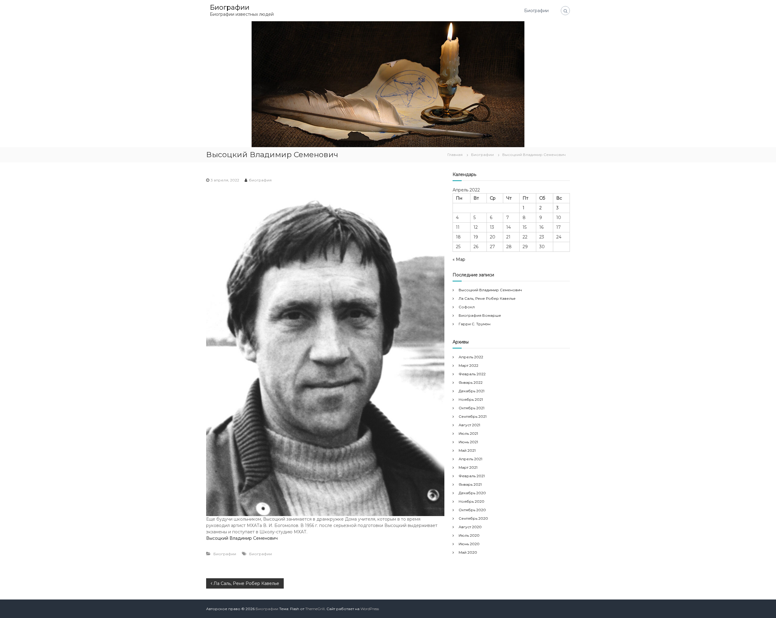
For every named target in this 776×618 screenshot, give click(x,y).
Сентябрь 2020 (473, 518)
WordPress (369, 608)
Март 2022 (468, 365)
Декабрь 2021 (471, 391)
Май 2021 (467, 450)
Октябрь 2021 (471, 408)
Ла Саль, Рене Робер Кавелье (487, 298)
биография (260, 180)
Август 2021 (469, 425)
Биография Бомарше (480, 315)
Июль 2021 (468, 433)
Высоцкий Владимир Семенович (242, 538)
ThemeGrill (315, 608)
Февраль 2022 (472, 374)
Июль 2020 (469, 535)
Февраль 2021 (472, 476)
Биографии (229, 7)
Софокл (467, 307)
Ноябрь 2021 (471, 399)
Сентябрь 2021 (473, 416)
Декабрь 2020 (472, 493)
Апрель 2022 (471, 357)
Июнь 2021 (468, 442)
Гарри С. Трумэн (474, 324)
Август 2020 (470, 527)
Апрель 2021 (470, 459)
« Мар (459, 259)
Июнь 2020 (469, 544)
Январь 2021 (470, 484)
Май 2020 (468, 552)
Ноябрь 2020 (471, 501)
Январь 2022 (471, 382)
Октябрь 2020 (472, 510)
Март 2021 (468, 467)
